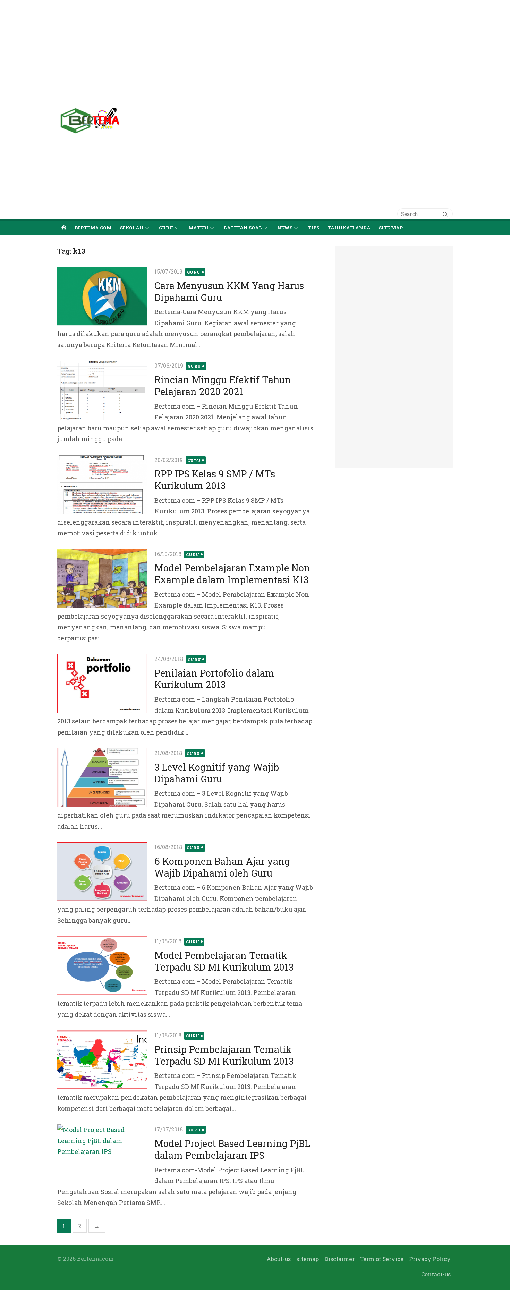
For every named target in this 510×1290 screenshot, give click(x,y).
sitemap (307, 1259)
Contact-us (436, 1274)
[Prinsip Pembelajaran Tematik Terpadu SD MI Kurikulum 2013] (102, 1059)
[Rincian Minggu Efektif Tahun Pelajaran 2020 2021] (102, 390)
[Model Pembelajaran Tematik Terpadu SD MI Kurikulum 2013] (102, 965)
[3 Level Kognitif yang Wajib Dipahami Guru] (102, 777)
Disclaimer (339, 1259)
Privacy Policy (430, 1259)
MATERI (198, 228)
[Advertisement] (208, 48)
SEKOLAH (132, 228)
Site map (391, 228)
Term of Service (381, 1259)
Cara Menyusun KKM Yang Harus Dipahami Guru (229, 291)
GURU (166, 228)
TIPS (313, 228)
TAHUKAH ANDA (349, 228)
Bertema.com (93, 228)
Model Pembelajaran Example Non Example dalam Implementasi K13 (232, 574)
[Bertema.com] (63, 227)
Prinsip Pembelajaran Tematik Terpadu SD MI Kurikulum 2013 (224, 1055)
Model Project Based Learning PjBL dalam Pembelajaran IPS (232, 1149)
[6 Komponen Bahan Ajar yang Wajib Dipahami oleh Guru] (102, 871)
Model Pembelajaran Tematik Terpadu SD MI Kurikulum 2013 (224, 961)
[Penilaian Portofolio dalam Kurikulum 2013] (102, 683)
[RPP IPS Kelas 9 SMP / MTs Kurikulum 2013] (102, 484)
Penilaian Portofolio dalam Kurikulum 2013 (214, 679)
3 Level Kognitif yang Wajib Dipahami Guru (216, 773)
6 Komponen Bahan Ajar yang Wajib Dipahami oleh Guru (222, 867)
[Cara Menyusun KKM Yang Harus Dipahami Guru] (102, 296)
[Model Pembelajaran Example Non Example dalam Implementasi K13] (102, 578)
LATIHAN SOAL (243, 228)
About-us (278, 1259)
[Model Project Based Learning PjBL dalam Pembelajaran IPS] (102, 1153)
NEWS (284, 228)
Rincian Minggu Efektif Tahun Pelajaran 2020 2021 (222, 385)
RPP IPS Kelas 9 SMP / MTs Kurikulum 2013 (214, 480)
